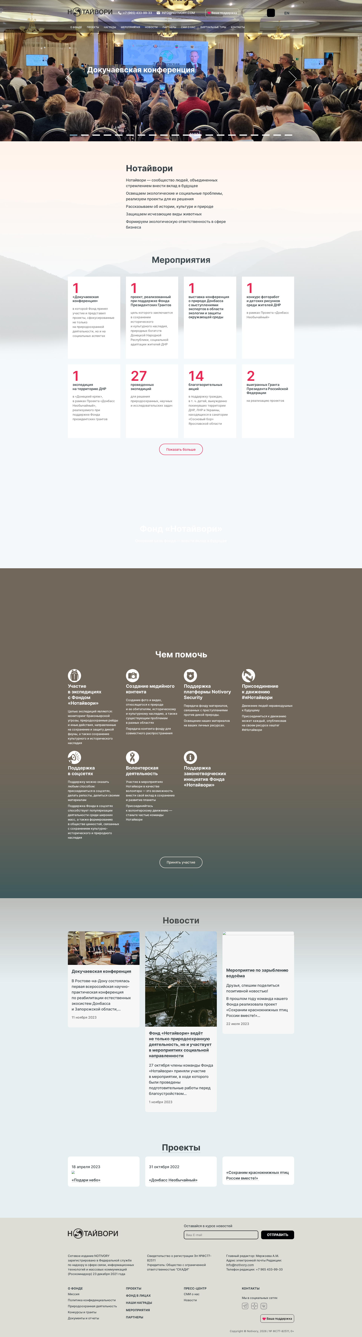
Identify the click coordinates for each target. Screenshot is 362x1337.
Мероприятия (130, 27)
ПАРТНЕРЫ (134, 1317)
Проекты (93, 27)
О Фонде (76, 27)
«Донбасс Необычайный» (173, 1180)
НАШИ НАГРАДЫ (139, 1303)
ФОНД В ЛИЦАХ (138, 1295)
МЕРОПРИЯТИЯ (138, 1310)
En (286, 13)
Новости (151, 27)
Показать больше (181, 449)
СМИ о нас (191, 1294)
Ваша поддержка (224, 13)
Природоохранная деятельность (92, 1306)
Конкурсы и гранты (82, 1312)
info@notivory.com (240, 1265)
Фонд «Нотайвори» (181, 528)
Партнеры (169, 27)
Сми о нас (188, 27)
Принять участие (181, 862)
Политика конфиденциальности (92, 1300)
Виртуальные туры (213, 27)
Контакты (238, 27)
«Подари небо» (86, 1180)
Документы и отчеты (83, 1318)
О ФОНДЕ (75, 1288)
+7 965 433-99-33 (269, 1269)
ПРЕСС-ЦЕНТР (195, 1288)
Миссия (73, 1294)
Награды (110, 27)
